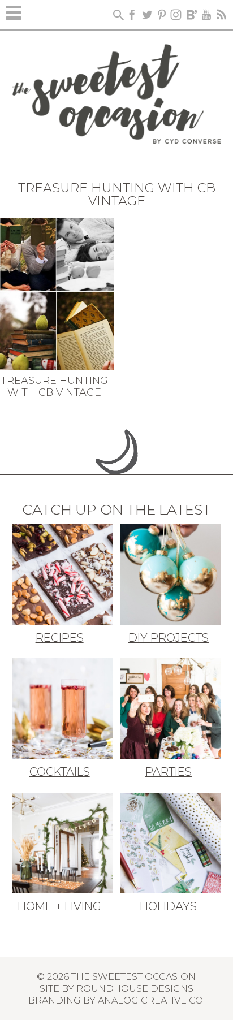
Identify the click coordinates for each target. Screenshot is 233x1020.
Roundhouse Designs (134, 988)
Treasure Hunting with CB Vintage (54, 386)
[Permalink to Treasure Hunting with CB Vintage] (57, 292)
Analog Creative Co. (151, 1000)
